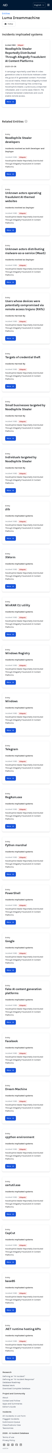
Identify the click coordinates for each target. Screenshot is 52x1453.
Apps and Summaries (12, 1403)
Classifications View (12, 1425)
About (5, 1397)
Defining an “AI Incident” (14, 1376)
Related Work (9, 1385)
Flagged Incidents (11, 1419)
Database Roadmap (11, 1382)
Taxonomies (8, 1428)
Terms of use (8, 1437)
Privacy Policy (9, 1440)
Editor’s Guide (9, 1407)
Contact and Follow (11, 1400)
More (9, 102)
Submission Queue (11, 1422)
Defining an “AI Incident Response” (18, 1379)
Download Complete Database (16, 1388)
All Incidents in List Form (14, 1416)
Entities (6, 13)
